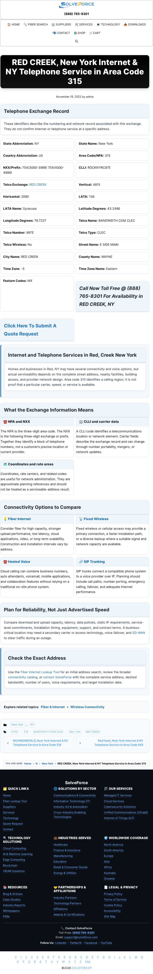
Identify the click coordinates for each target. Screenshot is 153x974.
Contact (8, 829)
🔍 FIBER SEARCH (36, 24)
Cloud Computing (14, 848)
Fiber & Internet (53, 707)
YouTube (106, 943)
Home (27, 763)
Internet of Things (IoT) (119, 818)
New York (17, 724)
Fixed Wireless (96, 519)
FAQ (87, 962)
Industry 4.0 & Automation (71, 807)
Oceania (109, 878)
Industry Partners (65, 897)
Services (9, 812)
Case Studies (12, 899)
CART (95, 33)
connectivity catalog (23, 677)
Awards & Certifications (69, 914)
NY (32, 724)
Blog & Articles (13, 894)
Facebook (91, 943)
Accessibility (112, 911)
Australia (109, 873)
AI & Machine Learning (17, 854)
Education (60, 861)
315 (26, 731)
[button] (76, 41)
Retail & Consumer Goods (71, 867)
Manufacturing (63, 856)
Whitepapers (11, 911)
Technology (10, 818)
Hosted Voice (19, 562)
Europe (108, 856)
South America (113, 850)
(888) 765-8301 (76, 14)
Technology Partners (67, 903)
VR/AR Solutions (14, 871)
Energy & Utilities (65, 873)
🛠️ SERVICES (84, 24)
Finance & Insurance (67, 850)
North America (113, 844)
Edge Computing (14, 859)
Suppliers (9, 807)
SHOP (79, 33)
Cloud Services (114, 801)
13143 (14, 731)
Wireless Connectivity (87, 707)
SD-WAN (138, 633)
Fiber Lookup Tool (15, 801)
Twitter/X (76, 943)
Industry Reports (14, 905)
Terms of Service (115, 899)
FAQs (6, 916)
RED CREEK (37, 184)
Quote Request (13, 823)
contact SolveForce (57, 677)
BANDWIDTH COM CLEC (48, 731)
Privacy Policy (113, 894)
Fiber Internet (19, 519)
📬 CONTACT (61, 33)
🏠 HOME (13, 24)
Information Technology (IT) (72, 801)
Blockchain (10, 865)
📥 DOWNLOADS (135, 24)
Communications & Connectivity (75, 795)
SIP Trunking (94, 562)
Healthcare (61, 844)
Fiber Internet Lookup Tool (40, 672)
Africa (108, 867)
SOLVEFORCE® (82, 968)
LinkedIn (60, 943)
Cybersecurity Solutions (120, 807)
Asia (107, 861)
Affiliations (61, 909)
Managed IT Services (118, 795)
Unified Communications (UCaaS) (126, 812)
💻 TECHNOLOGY (108, 24)
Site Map (109, 916)
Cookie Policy (113, 905)
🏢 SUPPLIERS (61, 24)
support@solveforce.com (81, 937)
